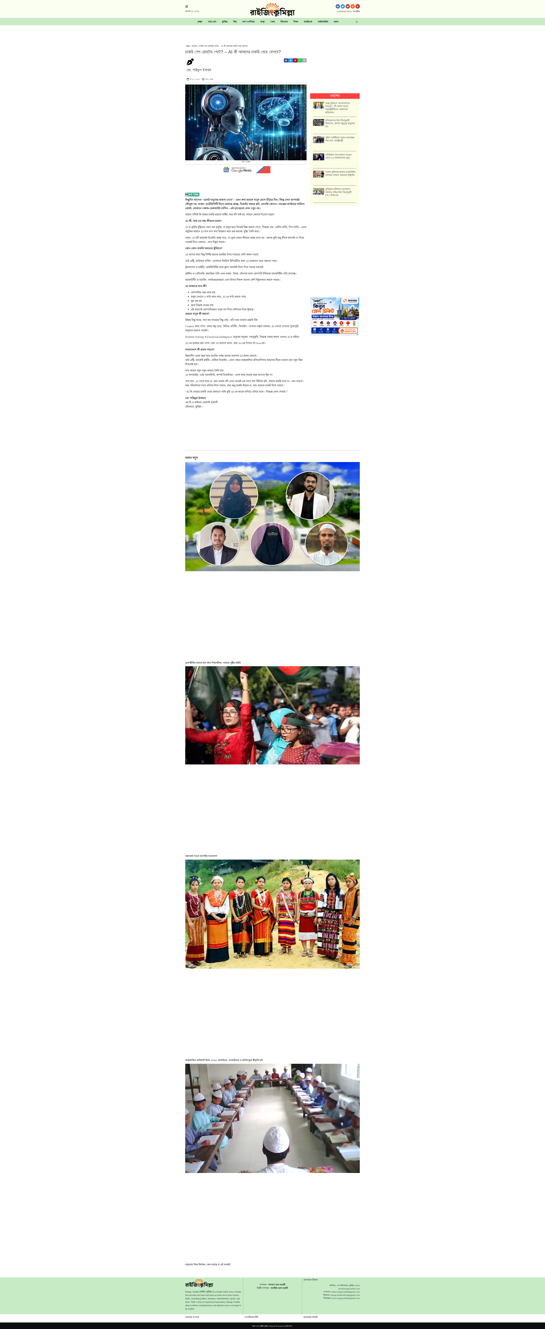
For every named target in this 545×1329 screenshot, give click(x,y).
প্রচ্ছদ (199, 22)
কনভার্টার (356, 11)
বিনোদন (284, 22)
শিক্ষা (296, 22)
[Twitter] (343, 6)
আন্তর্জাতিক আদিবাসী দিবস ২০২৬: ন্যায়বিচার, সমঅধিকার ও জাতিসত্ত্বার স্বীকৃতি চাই (224, 1060)
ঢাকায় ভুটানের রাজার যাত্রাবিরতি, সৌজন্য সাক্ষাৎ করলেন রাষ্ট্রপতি (340, 173)
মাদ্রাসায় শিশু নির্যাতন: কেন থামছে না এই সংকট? (208, 1265)
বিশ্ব (235, 22)
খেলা (272, 22)
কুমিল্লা (225, 22)
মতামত (194, 46)
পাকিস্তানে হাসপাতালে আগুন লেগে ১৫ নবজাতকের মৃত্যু (338, 156)
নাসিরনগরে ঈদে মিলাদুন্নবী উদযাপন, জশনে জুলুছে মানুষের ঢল (340, 123)
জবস (336, 22)
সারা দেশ (212, 22)
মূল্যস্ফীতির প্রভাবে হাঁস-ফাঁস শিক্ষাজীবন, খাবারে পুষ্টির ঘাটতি (213, 663)
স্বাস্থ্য (262, 22)
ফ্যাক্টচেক (308, 22)
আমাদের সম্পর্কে (192, 1317)
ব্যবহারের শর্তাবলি (310, 1317)
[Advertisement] (272, 33)
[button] (286, 60)
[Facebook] (338, 6)
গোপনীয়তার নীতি (251, 1317)
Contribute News (344, 11)
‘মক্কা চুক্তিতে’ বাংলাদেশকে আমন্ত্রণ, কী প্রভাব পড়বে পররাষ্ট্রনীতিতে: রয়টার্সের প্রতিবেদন (337, 108)
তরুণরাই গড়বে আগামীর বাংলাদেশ (201, 856)
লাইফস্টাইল (323, 22)
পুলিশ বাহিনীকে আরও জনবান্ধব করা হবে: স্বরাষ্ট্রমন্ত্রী (339, 139)
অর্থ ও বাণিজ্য (248, 22)
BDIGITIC (288, 1326)
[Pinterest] (358, 6)
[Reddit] (353, 6)
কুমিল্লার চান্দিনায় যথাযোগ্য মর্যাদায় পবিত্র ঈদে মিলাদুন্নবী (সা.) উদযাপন (338, 192)
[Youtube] (348, 6)
